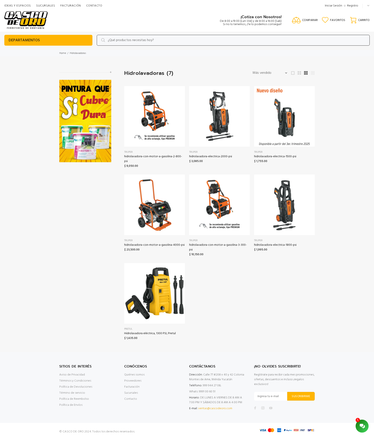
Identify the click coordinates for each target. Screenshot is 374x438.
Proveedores (132, 380)
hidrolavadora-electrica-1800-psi (275, 244)
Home (62, 53)
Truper (128, 152)
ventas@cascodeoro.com (215, 408)
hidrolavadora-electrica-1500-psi (275, 156)
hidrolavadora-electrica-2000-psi (210, 156)
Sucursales (131, 392)
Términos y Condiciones (75, 380)
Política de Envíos (70, 405)
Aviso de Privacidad (72, 374)
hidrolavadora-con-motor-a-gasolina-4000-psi (154, 244)
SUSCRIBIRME (301, 396)
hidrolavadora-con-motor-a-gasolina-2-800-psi (153, 159)
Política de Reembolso (74, 398)
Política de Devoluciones (75, 386)
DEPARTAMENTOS (24, 40)
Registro (352, 5)
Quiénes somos (134, 374)
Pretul (128, 329)
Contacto (130, 398)
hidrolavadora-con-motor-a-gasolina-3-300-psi (218, 247)
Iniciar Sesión (333, 5)
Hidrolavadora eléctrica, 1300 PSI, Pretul (150, 333)
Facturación (132, 386)
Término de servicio (72, 392)
